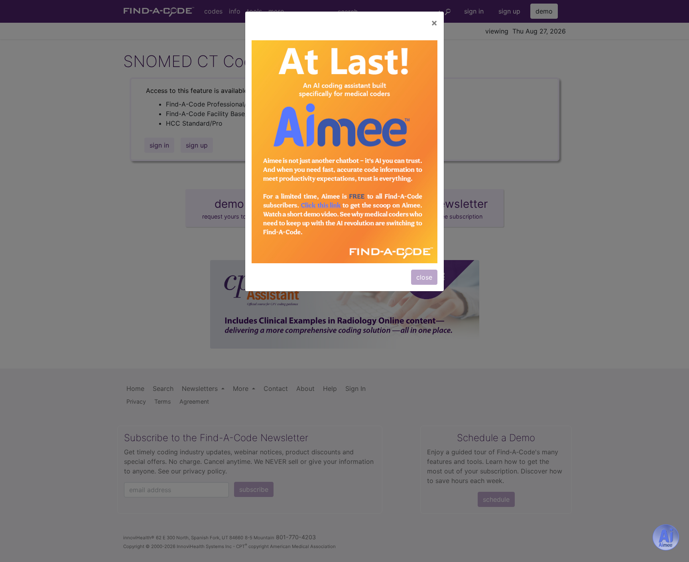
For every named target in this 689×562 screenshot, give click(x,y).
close (424, 277)
